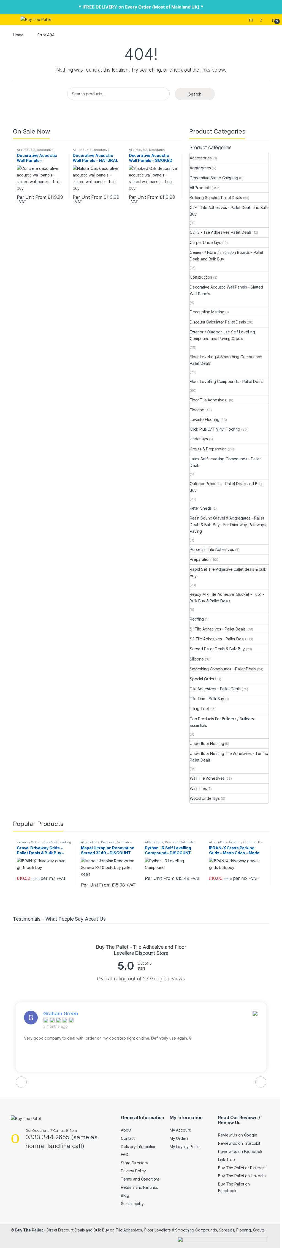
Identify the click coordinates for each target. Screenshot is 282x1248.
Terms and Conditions (140, 1179)
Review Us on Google (237, 1135)
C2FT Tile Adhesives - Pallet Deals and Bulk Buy (229, 210)
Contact (128, 1138)
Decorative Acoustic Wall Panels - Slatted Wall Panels (226, 290)
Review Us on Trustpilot (239, 1143)
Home (18, 34)
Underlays (199, 438)
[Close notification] (273, 7)
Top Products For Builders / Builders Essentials (222, 722)
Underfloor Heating (207, 743)
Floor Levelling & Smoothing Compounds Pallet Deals (226, 360)
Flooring (197, 409)
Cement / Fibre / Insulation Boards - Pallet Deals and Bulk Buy (226, 255)
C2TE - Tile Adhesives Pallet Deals (220, 232)
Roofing (197, 619)
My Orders (179, 1138)
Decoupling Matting (207, 311)
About (126, 1130)
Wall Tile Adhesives (207, 778)
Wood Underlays (205, 798)
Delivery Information (138, 1146)
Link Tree (226, 1159)
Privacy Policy (133, 1170)
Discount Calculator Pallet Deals (218, 322)
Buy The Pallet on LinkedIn (241, 1175)
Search (252, 20)
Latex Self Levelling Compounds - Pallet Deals (225, 462)
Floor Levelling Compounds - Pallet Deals (226, 381)
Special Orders (203, 678)
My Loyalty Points (185, 1146)
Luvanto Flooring (204, 419)
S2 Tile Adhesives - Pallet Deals (218, 639)
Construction (201, 277)
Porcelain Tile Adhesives (212, 549)
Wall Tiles (198, 788)
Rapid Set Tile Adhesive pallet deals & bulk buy (228, 572)
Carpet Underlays (205, 242)
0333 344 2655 (47, 1137)
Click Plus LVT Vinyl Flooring (215, 429)
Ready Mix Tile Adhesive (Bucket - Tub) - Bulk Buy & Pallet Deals (227, 597)
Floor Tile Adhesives (208, 400)
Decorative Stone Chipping (214, 177)
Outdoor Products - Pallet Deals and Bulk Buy (226, 487)
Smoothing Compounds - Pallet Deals (223, 669)
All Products (26, 150)
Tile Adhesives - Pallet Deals (215, 688)
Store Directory (134, 1162)
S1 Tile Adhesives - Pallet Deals (218, 629)
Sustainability (132, 1203)
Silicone (197, 659)
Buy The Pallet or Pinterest (241, 1167)
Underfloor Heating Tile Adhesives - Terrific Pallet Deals (229, 756)
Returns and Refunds (139, 1187)
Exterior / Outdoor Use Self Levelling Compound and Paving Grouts (222, 335)
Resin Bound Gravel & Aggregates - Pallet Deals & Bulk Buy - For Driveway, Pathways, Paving (228, 525)
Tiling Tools (200, 708)
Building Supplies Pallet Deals (216, 197)
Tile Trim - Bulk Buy (207, 698)
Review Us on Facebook (240, 1151)
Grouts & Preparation (208, 449)
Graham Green (60, 1013)
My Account (180, 1130)
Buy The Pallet (29, 1230)
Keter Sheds (201, 508)
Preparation (200, 559)
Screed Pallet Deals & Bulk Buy (217, 648)
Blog (125, 1195)
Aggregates (200, 167)
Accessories (201, 158)
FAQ (124, 1154)
